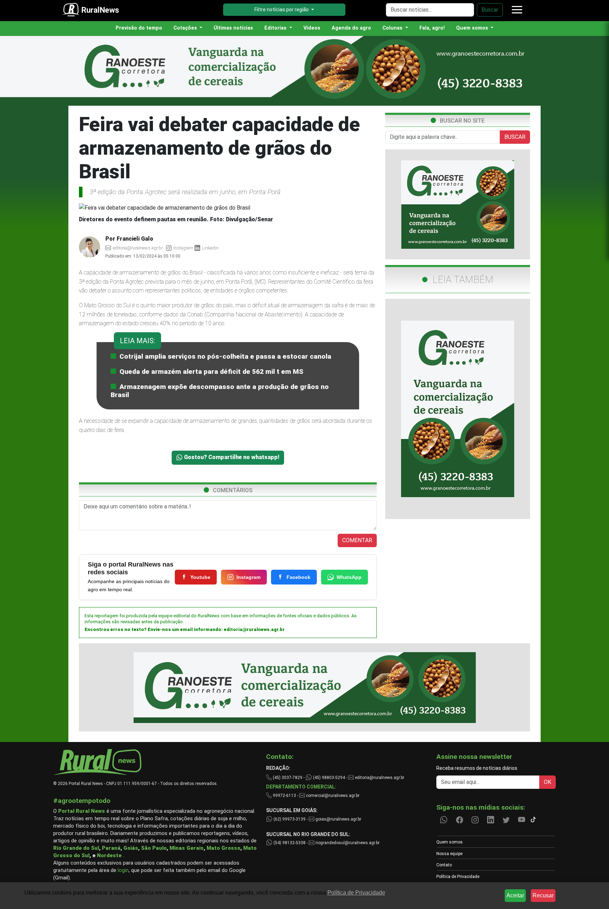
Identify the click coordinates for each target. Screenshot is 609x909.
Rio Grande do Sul (76, 848)
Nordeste (109, 855)
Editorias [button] (276, 28)
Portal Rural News (81, 811)
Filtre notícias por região (282, 9)
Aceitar (515, 895)
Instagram (248, 577)
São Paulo (154, 848)
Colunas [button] (393, 28)
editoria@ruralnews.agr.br (254, 629)
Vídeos (311, 28)
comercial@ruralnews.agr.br (332, 795)
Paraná (111, 848)
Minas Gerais (187, 848)
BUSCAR (514, 137)
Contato (444, 864)
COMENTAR (357, 540)
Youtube (200, 577)
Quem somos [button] (473, 28)
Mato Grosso (223, 848)
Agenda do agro (351, 28)
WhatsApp (349, 577)
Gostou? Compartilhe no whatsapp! (231, 457)
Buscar (489, 9)
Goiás (130, 848)
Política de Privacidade (457, 876)
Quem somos (449, 842)
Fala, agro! (432, 28)
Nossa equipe (449, 853)
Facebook (298, 577)
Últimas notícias (233, 28)
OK (547, 782)
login (123, 870)
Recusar (543, 895)
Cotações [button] (185, 28)
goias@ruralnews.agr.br (337, 819)
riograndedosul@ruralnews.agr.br (347, 842)
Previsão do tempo (139, 28)
